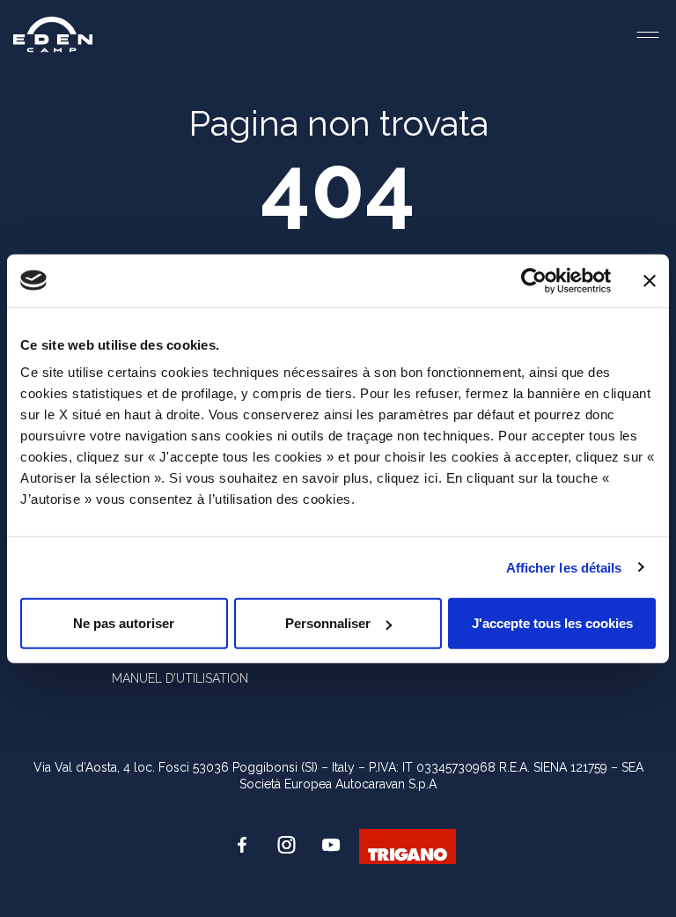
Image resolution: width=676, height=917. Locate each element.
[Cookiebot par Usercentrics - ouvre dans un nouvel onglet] (534, 280)
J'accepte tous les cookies (552, 623)
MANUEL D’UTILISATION (180, 678)
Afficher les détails (564, 566)
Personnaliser (328, 623)
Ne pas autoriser (123, 623)
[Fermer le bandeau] (649, 280)
